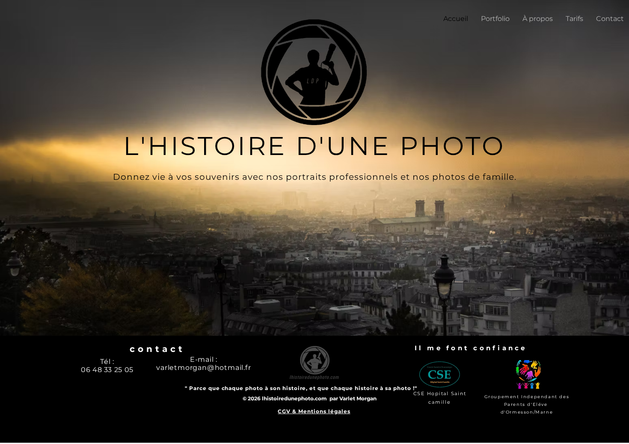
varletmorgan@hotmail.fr (203, 368)
